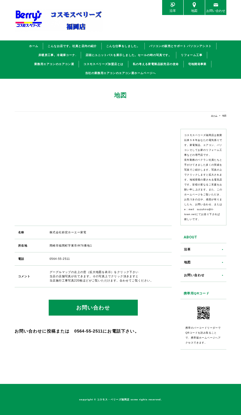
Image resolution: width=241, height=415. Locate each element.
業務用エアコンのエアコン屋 (54, 64)
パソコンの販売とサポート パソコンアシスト (180, 46)
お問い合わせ (215, 11)
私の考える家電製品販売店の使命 (156, 64)
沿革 (173, 11)
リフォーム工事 (191, 55)
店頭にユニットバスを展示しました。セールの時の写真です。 (128, 55)
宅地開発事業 (197, 64)
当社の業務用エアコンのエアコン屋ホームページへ (120, 73)
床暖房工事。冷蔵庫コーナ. (57, 55)
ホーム (33, 46)
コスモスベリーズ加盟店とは (103, 64)
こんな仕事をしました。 (123, 46)
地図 (194, 11)
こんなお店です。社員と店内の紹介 (72, 46)
